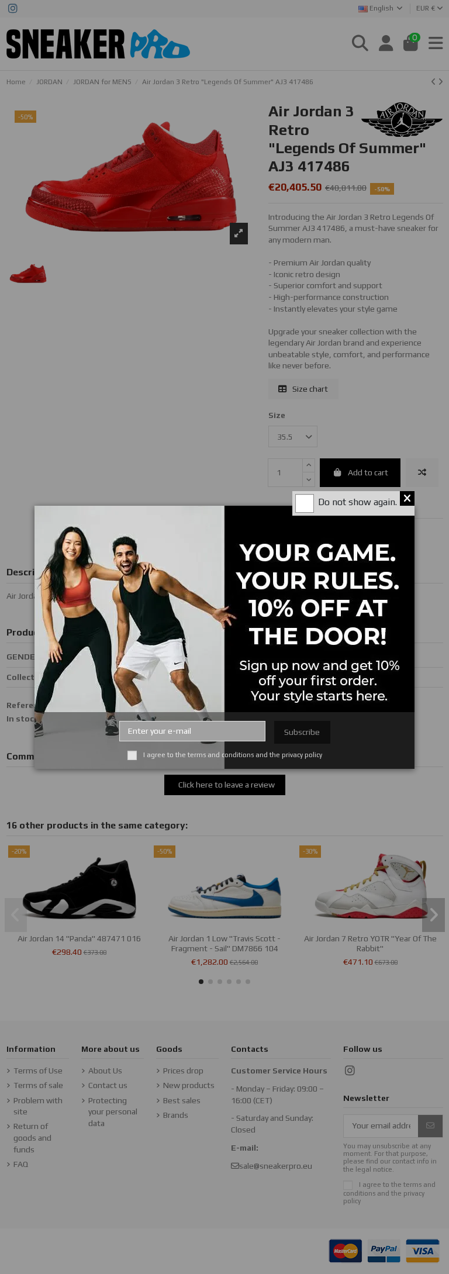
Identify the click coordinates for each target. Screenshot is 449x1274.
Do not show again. (357, 501)
